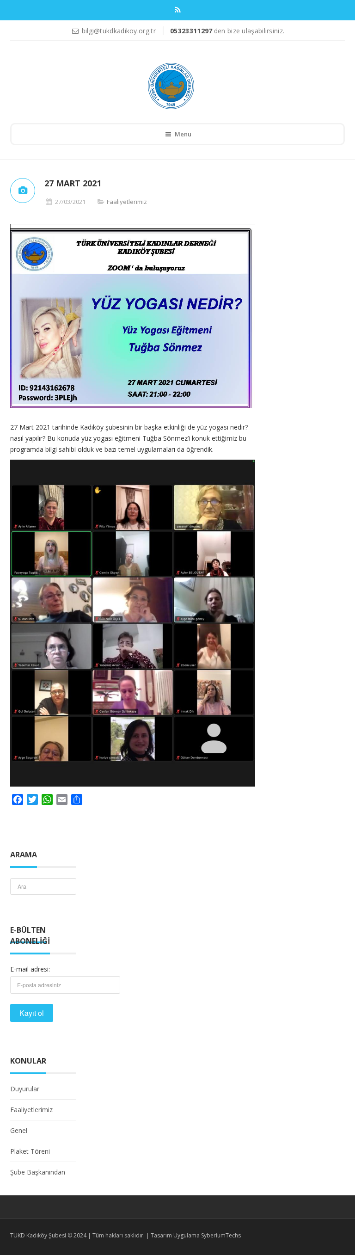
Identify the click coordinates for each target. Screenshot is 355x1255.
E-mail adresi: (30, 969)
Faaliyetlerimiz (127, 201)
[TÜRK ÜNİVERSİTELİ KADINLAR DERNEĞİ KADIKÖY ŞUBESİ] (171, 86)
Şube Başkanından (37, 1172)
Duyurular (24, 1088)
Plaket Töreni (30, 1151)
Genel (18, 1130)
